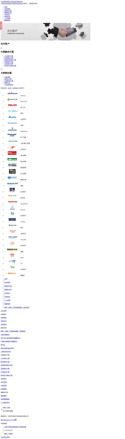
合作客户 (7, 14)
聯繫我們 (7, 20)
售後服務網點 (5, 399)
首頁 (5, 7)
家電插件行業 (8, 58)
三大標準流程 (8, 85)
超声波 (3, 345)
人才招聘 (7, 18)
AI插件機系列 (5, 334)
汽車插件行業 (8, 63)
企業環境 (4, 324)
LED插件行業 (8, 56)
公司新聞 (4, 382)
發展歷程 (4, 317)
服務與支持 (8, 12)
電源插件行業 (8, 62)
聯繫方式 (7, 83)
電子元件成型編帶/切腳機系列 (10, 338)
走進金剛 (7, 77)
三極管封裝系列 (6, 351)
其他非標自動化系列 (7, 348)
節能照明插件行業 (10, 60)
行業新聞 (4, 385)
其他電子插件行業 (10, 65)
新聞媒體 (4, 389)
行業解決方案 (8, 81)
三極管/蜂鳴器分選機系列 (9, 341)
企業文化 (4, 321)
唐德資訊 (7, 16)
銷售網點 (4, 396)
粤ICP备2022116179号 (8, 420)
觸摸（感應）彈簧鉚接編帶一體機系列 (13, 331)
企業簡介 (4, 314)
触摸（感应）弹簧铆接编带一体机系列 (16, 307)
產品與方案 (8, 11)
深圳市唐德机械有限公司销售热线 (15, 427)
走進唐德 (7, 9)
